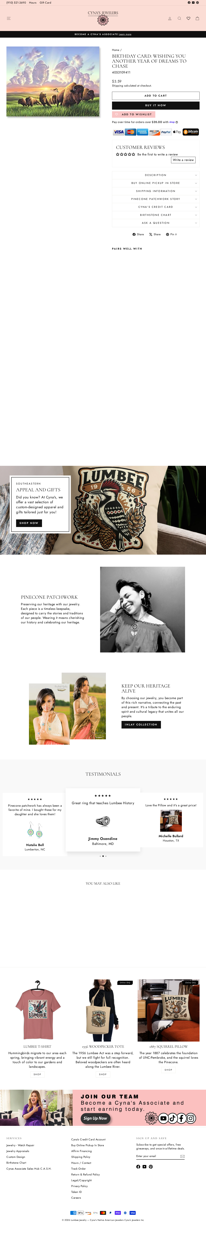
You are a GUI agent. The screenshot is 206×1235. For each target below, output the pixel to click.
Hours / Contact (81, 1163)
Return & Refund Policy (85, 1174)
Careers (76, 1198)
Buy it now (155, 105)
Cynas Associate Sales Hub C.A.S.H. (29, 1169)
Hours (33, 3)
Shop (37, 1074)
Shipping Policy (80, 1157)
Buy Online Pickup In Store (87, 1145)
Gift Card (45, 3)
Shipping (117, 86)
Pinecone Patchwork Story (155, 199)
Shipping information (155, 191)
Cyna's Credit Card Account (88, 1139)
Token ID (76, 1192)
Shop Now (29, 523)
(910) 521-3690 (16, 3)
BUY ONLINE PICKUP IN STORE (155, 183)
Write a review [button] (183, 160)
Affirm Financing (81, 1151)
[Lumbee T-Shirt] (37, 1010)
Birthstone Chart (155, 215)
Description (155, 175)
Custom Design (15, 1157)
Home (115, 50)
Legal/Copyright (81, 1180)
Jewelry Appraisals (17, 1151)
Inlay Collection (141, 724)
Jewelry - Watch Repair (20, 1145)
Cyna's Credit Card (155, 207)
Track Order (78, 1169)
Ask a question (156, 223)
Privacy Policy (79, 1186)
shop (168, 1069)
